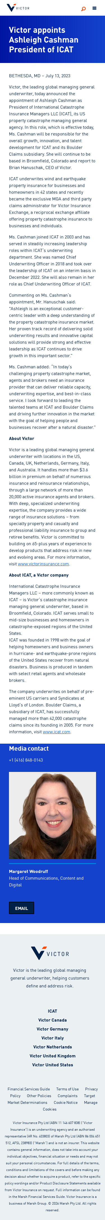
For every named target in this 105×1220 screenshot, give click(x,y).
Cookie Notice (66, 1102)
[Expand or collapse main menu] (94, 8)
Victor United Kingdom (53, 1055)
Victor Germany (52, 1028)
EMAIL (21, 908)
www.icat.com (56, 731)
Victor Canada (52, 1019)
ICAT (52, 1010)
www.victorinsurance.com (43, 563)
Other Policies (39, 1095)
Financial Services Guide (29, 1089)
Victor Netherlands (52, 1046)
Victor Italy (52, 1037)
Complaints (68, 1095)
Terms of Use (67, 1089)
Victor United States (52, 1064)
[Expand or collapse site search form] (83, 8)
